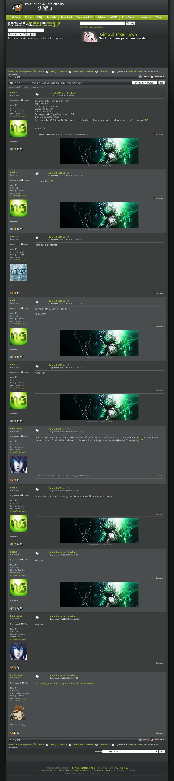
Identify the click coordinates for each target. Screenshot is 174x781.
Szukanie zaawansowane (91, 27)
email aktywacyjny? (47, 25)
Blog (158, 17)
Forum (28, 17)
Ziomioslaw (134, 71)
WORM (113, 17)
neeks (13, 92)
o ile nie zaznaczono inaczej (83, 767)
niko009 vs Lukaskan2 (64, 93)
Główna (16, 17)
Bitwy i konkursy (59, 71)
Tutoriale (51, 17)
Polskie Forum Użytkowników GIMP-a (26, 71)
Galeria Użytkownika (18, 116)
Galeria (101, 17)
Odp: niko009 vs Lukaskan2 (62, 552)
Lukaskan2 (16, 428)
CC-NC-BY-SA (121, 767)
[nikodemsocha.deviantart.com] (21, 150)
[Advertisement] (71, 57)
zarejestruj (53, 22)
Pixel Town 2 (129, 17)
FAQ (39, 17)
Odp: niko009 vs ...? (58, 172)
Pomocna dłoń (84, 17)
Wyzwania (105, 71)
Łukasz (14, 236)
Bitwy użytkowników (83, 71)
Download (66, 17)
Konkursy (146, 17)
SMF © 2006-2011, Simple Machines (73, 770)
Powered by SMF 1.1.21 (47, 770)
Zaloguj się (34, 22)
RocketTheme (103, 770)
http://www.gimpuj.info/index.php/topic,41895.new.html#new (64, 683)
